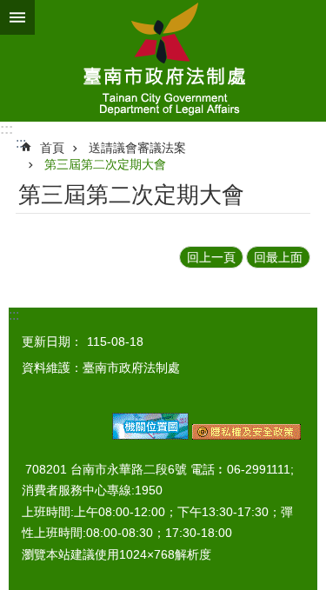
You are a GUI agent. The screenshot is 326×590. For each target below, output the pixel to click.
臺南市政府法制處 (163, 61)
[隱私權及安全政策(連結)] (246, 435)
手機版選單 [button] (17, 17)
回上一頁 (211, 257)
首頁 (52, 148)
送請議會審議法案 (137, 148)
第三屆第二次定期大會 (105, 164)
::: (6, 129)
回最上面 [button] (278, 257)
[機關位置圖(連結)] (150, 435)
